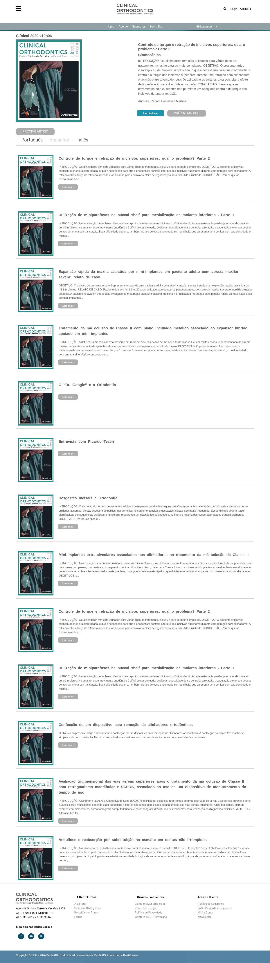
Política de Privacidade (148, 912)
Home (110, 26)
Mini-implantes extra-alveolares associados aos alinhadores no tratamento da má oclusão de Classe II (154, 555)
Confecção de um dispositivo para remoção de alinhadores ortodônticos (126, 725)
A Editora (80, 903)
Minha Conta (205, 912)
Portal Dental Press (86, 912)
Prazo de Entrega (145, 908)
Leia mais (68, 187)
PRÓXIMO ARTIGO (35, 131)
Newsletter (204, 917)
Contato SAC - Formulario (151, 917)
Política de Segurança (211, 903)
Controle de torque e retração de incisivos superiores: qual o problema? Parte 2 (134, 158)
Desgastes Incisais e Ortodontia (88, 498)
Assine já (245, 8)
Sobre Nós (156, 26)
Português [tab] (32, 140)
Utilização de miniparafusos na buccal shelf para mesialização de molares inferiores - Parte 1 (146, 215)
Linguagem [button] (207, 26)
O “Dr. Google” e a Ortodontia (87, 385)
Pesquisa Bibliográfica (87, 908)
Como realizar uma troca (150, 903)
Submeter (138, 26)
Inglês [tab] (82, 140)
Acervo (123, 26)
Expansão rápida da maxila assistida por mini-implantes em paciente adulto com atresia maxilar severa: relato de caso (148, 274)
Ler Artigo (150, 113)
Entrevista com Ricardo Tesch (86, 441)
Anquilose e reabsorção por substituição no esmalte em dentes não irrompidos (133, 840)
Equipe (78, 917)
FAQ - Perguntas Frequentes (215, 908)
